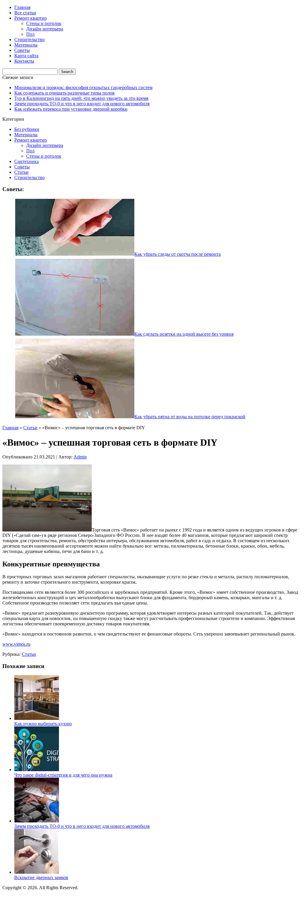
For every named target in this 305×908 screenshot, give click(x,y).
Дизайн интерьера (44, 28)
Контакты (24, 60)
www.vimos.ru (16, 644)
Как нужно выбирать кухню (43, 723)
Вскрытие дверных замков (41, 877)
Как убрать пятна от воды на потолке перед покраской (189, 416)
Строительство (29, 39)
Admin (80, 456)
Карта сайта (26, 55)
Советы (22, 50)
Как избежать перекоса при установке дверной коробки (70, 108)
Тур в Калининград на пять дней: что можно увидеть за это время (81, 98)
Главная (22, 7)
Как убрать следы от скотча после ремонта (177, 254)
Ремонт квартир (30, 18)
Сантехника (26, 161)
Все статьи (25, 12)
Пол (30, 34)
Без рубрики (26, 129)
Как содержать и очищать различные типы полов (64, 92)
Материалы (26, 44)
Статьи (21, 172)
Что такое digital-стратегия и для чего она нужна (63, 774)
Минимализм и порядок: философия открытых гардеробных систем (83, 87)
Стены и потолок (43, 23)
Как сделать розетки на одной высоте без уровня (184, 334)
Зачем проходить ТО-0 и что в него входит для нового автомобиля (82, 103)
